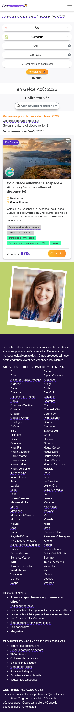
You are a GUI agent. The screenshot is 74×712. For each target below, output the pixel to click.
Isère (47, 477)
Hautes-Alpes (18, 464)
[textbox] (37, 27)
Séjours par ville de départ (26, 649)
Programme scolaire (30, 698)
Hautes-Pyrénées (54, 464)
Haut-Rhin (16, 447)
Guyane (49, 443)
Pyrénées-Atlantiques (57, 536)
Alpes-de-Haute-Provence (26, 379)
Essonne (49, 426)
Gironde (49, 439)
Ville (44, 243)
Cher (47, 405)
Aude (47, 388)
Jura (13, 481)
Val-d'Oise (50, 566)
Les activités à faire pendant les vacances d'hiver (40, 610)
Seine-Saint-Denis (55, 553)
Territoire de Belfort (22, 566)
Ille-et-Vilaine (18, 472)
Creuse (15, 413)
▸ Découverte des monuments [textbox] (37, 64)
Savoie (14, 549)
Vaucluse (16, 574)
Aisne (47, 371)
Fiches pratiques (35, 694)
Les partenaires (20, 627)
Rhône (48, 540)
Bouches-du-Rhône (22, 396)
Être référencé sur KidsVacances (30, 622)
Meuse (48, 515)
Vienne (14, 578)
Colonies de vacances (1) (21, 120)
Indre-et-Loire (18, 477)
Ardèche (15, 384)
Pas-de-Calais (52, 532)
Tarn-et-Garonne (54, 561)
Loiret (13, 494)
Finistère (15, 434)
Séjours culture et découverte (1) (26, 125)
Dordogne (16, 422)
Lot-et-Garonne (19, 498)
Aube (13, 388)
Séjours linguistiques (23, 662)
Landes (15, 485)
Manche (49, 502)
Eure (13, 430)
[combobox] (37, 27)
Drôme (14, 426)
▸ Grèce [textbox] (51, 45)
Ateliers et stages (21, 671)
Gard (47, 434)
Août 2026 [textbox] (50, 54)
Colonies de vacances (20, 232)
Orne (47, 527)
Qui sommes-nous (22, 605)
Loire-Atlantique (53, 489)
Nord (47, 523)
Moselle (48, 519)
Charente (49, 400)
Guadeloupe (17, 443)
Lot (45, 494)
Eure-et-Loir (51, 430)
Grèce (14, 202)
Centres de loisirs (21, 666)
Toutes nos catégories (24, 679)
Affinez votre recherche (37, 105)
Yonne (14, 582)
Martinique (50, 506)
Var (46, 570)
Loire (13, 489)
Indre (47, 472)
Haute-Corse (52, 447)
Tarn (13, 561)
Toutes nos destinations (24, 645)
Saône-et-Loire (53, 549)
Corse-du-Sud (52, 409)
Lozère (48, 498)
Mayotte (49, 510)
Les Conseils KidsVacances (27, 618)
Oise (13, 527)
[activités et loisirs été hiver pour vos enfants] (14, 5)
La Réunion (51, 481)
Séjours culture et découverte (24, 227)
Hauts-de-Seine (20, 468)
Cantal (14, 400)
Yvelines (49, 582)
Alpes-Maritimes (54, 375)
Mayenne (16, 510)
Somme (49, 557)
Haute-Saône (18, 460)
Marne (14, 506)
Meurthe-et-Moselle (22, 515)
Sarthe (48, 544)
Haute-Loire (51, 451)
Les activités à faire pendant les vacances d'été (39, 614)
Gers (13, 439)
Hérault (48, 468)
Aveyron (15, 392)
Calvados (49, 396)
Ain (12, 371)
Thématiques (18, 654)
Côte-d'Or (50, 413)
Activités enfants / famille (25, 675)
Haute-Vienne (52, 460)
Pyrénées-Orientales (23, 540)
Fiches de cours (13, 694)
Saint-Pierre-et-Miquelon (25, 544)
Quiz (51, 694)
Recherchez (35, 72)
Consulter (57, 253)
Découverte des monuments (23, 243)
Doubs (48, 422)
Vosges (48, 578)
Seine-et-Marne (20, 557)
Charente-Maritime (22, 405)
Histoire (55, 243)
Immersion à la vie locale (21, 238)
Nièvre (14, 523)
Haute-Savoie (52, 456)
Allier (13, 375)
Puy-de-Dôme (19, 536)
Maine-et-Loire (19, 502)
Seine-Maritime (19, 553)
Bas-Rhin (49, 392)
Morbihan (16, 519)
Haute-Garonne (20, 451)
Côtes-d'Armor (19, 417)
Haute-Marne (18, 456)
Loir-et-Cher (51, 485)
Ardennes (50, 379)
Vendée (48, 574)
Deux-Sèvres (52, 417)
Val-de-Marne (18, 570)
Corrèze (15, 409)
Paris (13, 532)
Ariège (48, 384)
